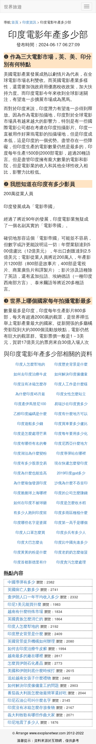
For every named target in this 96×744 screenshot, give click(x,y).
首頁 (15, 22)
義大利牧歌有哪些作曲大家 (31, 715)
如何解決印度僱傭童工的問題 (33, 685)
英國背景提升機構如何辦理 (31, 641)
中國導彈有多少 (21, 582)
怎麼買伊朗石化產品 (25, 663)
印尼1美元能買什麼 (24, 604)
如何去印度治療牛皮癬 (27, 648)
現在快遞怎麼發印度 (71, 462)
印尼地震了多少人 (23, 722)
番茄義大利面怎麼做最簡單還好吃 (37, 693)
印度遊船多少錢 (30, 423)
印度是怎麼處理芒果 (30, 433)
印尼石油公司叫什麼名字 (29, 700)
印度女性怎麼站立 (71, 393)
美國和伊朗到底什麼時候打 (31, 670)
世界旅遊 (13, 6)
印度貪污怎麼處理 (71, 561)
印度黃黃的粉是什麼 (30, 552)
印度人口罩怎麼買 (30, 532)
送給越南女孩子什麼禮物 (29, 678)
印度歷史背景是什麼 (71, 364)
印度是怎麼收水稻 (71, 502)
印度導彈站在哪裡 (71, 453)
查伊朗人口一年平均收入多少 (33, 597)
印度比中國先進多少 (71, 542)
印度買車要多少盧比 (71, 423)
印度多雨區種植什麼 (71, 512)
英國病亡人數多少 (23, 589)
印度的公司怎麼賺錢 (71, 492)
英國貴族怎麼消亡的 (25, 619)
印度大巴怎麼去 (30, 542)
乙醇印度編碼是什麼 (30, 413)
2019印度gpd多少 (71, 472)
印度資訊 (29, 22)
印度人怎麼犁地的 (30, 364)
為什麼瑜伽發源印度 (30, 482)
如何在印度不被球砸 (30, 502)
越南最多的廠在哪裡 (25, 655)
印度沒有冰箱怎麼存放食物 (31, 707)
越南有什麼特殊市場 (25, 611)
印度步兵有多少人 (71, 532)
